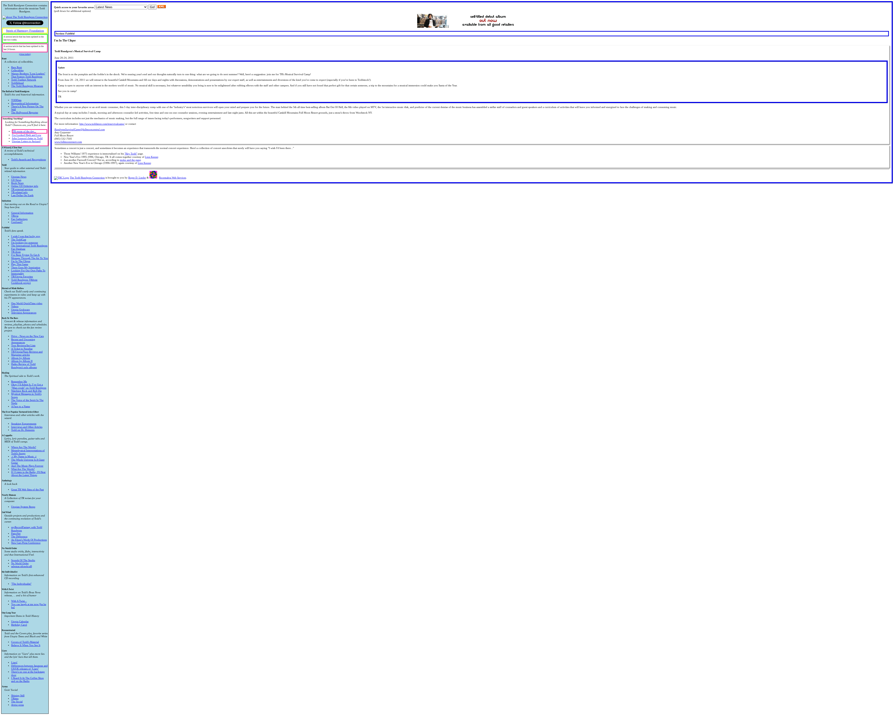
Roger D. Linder (137, 177)
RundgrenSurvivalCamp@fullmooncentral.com (79, 129)
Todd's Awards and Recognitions (28, 159)
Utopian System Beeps (23, 507)
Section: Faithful (65, 33)
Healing (24, 390)
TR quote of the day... (24, 131)
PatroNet (15, 533)
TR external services (22, 189)
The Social (17, 701)
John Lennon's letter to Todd (27, 138)
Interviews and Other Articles (26, 427)
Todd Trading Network (23, 79)
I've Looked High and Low (26, 135)
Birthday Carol (19, 625)
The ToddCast (18, 239)
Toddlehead (17, 83)
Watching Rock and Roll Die (26, 391)
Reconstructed (25, 638)
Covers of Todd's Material (25, 642)
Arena (13, 695)
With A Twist (24, 598)
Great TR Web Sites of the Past (27, 489)
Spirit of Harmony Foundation (25, 30)
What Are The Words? (23, 469)
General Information (22, 213)
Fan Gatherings (19, 219)
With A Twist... (19, 601)
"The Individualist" (21, 584)
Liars (25, 666)
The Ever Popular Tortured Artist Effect (23, 421)
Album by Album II (22, 361)
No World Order (23, 557)
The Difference (19, 536)
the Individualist (23, 578)
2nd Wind (24, 527)
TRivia (14, 216)
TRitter (15, 698)
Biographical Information (25, 103)
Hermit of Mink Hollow (24, 300)
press (17, 705)
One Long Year (20, 619)
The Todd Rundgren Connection (87, 177)
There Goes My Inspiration (25, 267)
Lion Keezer (151, 157)
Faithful (25, 255)
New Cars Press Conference (26, 543)
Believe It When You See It (25, 645)
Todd (24, 180)
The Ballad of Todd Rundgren (23, 102)
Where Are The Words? (23, 447)
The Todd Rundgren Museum (27, 86)
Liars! (14, 662)
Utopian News (18, 176)
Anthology (23, 485)
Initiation (25, 211)
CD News (16, 180)
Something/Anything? (25, 130)
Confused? (17, 222)
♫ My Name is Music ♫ (24, 456)
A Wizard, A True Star (24, 153)
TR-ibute (16, 252)
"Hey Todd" (131, 153)
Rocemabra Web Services (172, 177)
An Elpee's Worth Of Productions (29, 540)
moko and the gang (130, 160)
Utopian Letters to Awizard (26, 141)
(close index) (25, 54)
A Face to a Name (20, 406)
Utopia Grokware (20, 309)
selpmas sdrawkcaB (21, 566)
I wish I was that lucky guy (25, 236)
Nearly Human (21, 501)
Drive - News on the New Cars (27, 336)
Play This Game (19, 264)
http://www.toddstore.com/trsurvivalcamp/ (102, 124)
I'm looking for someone (24, 242)
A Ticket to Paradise (22, 348)
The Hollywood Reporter (24, 112)
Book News (17, 183)
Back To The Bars (24, 343)
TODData (16, 100)
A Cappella (24, 455)
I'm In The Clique (20, 261)
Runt (23, 72)
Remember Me (19, 381)
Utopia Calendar (20, 621)
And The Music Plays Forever (27, 466)
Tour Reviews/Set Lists (23, 345)
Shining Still (17, 695)
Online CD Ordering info (24, 186)
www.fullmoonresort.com (68, 142)
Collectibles (17, 70)
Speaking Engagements (23, 423)
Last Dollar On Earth (22, 195)
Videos (14, 306)
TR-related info (19, 192)
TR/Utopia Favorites (22, 276)
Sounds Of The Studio (23, 560)
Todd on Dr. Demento (23, 430)
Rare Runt (16, 67)
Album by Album (20, 358)
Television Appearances (23, 312)
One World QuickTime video (26, 303)
